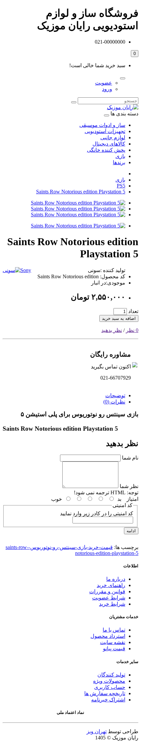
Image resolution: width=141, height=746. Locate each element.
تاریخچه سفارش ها (104, 693)
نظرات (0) (114, 401)
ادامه (131, 530)
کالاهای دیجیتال (108, 144)
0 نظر (132, 330)
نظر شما (129, 486)
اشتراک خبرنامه (108, 699)
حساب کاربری (109, 687)
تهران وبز (97, 731)
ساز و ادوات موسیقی (102, 125)
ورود (107, 89)
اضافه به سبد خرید (119, 318)
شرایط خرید (112, 604)
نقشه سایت (112, 642)
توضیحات (115, 395)
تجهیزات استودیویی (105, 131)
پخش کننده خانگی (106, 150)
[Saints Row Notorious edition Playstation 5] (78, 203)
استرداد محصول (108, 636)
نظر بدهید (111, 330)
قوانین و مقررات (107, 591)
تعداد (133, 311)
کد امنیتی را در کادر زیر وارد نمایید (96, 513)
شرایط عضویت (108, 597)
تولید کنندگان (111, 674)
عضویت (103, 83)
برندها (119, 162)
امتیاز (132, 499)
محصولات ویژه (109, 681)
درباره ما (115, 579)
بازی (120, 156)
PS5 (121, 185)
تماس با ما (114, 630)
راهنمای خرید (111, 585)
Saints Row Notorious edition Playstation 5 (80, 191)
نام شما (130, 458)
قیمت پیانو (114, 648)
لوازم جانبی (112, 137)
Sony (25, 270)
